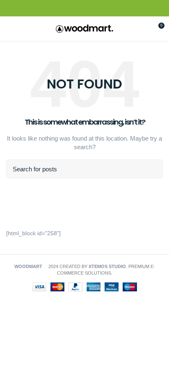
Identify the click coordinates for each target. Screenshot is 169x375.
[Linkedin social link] (94, 8)
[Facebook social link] (66, 8)
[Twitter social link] (75, 8)
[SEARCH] (152, 168)
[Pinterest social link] (84, 8)
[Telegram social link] (103, 8)
